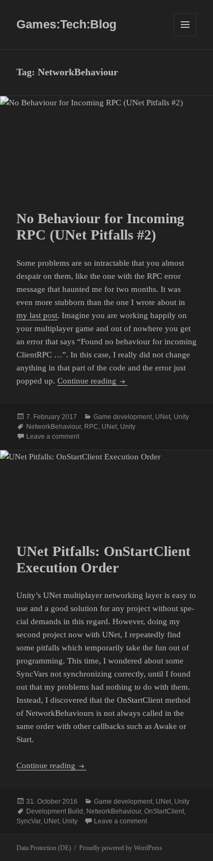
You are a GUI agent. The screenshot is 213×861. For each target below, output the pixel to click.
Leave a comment (52, 436)
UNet (162, 417)
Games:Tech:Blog (66, 24)
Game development (122, 417)
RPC (91, 426)
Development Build (54, 811)
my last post (36, 315)
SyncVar (28, 821)
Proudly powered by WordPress (120, 848)
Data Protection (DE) (43, 848)
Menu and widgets (185, 35)
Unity (181, 417)
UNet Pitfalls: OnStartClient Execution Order (103, 559)
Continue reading (92, 380)
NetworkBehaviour (53, 426)
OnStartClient (164, 811)
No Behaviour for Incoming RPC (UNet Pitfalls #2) (100, 227)
